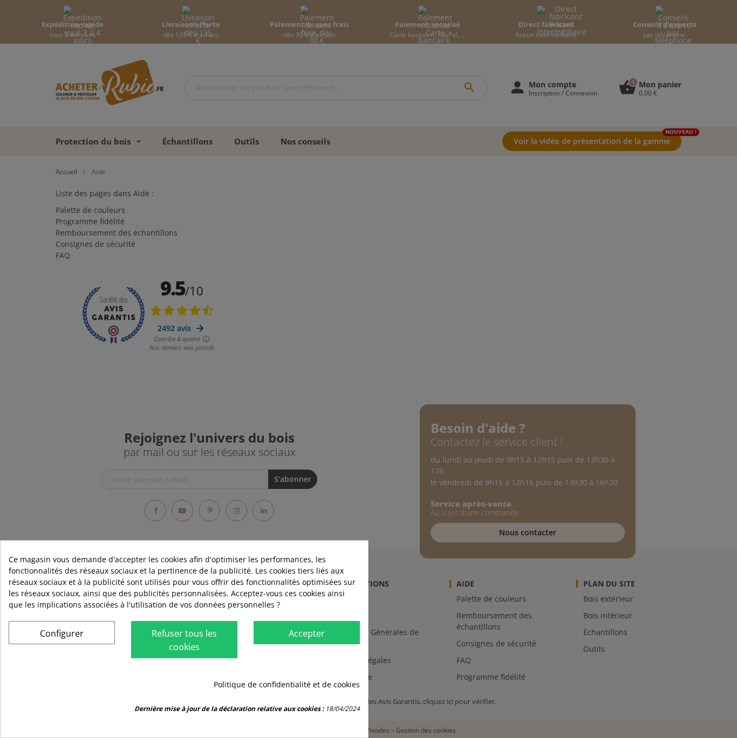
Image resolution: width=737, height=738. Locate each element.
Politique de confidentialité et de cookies (287, 684)
